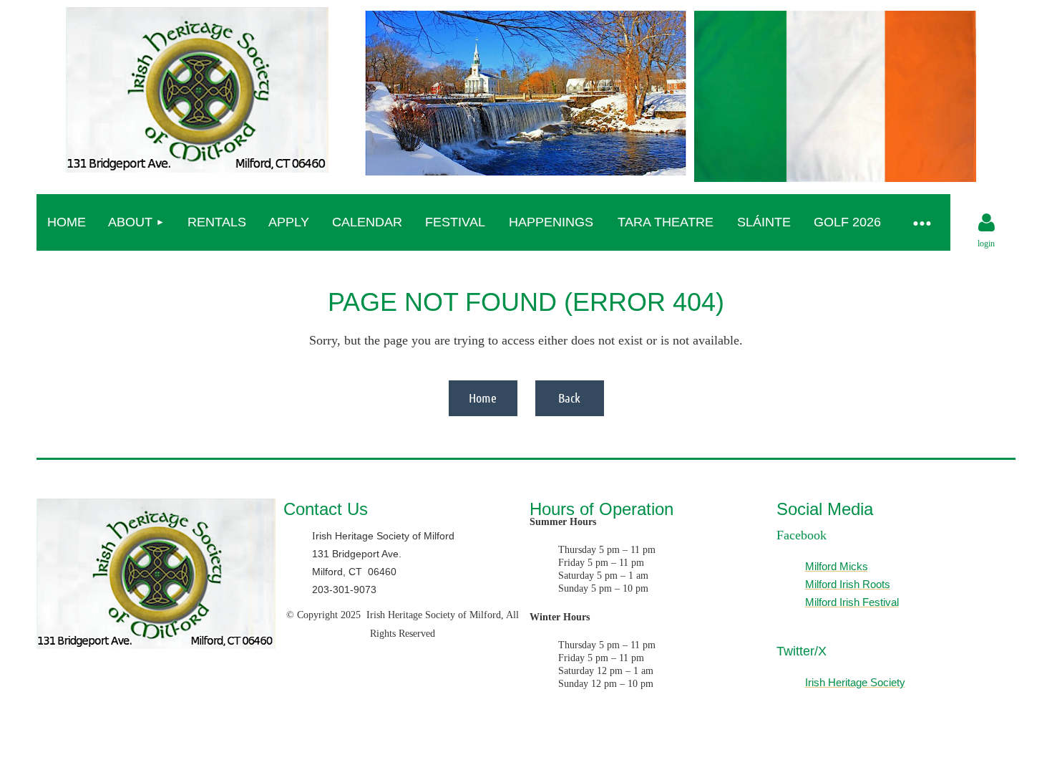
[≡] (921, 222)
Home (483, 397)
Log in (986, 223)
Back (569, 397)
